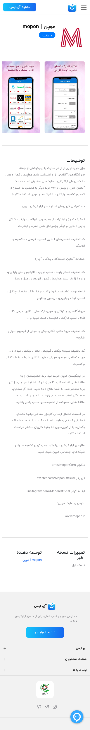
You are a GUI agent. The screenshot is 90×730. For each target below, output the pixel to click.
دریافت (47, 36)
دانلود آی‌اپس (19, 7)
